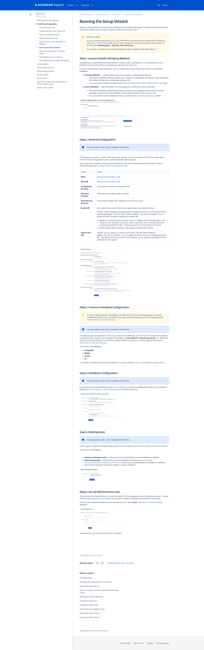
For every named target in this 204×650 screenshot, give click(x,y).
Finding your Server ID (88, 601)
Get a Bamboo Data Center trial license (54, 60)
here (135, 65)
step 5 (162, 363)
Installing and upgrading (47, 24)
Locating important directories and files (112, 166)
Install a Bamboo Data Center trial (52, 31)
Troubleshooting (86, 578)
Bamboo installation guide (49, 34)
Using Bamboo (42, 64)
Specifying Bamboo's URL (110, 182)
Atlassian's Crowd (113, 41)
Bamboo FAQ (42, 78)
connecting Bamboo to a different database (101, 463)
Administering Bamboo (45, 71)
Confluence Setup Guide (89, 605)
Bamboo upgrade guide (48, 38)
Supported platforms (47, 27)
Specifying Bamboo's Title (110, 177)
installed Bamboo (161, 446)
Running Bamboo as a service (50, 57)
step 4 (138, 363)
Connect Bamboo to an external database (104, 389)
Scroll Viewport (103, 631)
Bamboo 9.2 (40, 14)
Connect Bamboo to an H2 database (101, 320)
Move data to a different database (93, 343)
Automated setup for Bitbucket (91, 597)
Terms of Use (139, 643)
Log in (165, 5)
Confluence (91, 631)
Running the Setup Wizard (49, 47)
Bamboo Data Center (45, 88)
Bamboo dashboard (149, 502)
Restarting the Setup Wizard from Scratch (96, 582)
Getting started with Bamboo (48, 20)
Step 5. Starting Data (99, 43)
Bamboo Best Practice (45, 68)
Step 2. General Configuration (144, 96)
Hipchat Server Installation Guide (92, 609)
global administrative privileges (98, 498)
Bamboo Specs (43, 75)
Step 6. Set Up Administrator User (149, 83)
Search (158, 5)
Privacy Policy (125, 643)
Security (150, 643)
